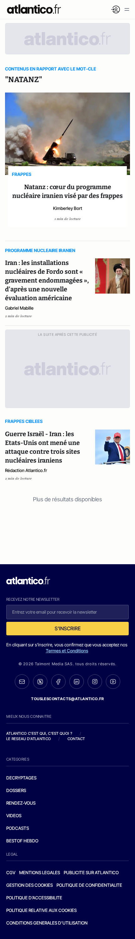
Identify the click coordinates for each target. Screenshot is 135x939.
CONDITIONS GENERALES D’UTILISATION (47, 922)
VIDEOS (13, 815)
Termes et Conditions (67, 650)
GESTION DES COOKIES (29, 885)
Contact (76, 738)
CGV (10, 872)
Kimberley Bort (67, 208)
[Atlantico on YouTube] (113, 681)
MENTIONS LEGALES (39, 872)
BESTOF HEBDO (22, 840)
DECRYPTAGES (21, 777)
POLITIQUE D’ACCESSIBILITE (34, 897)
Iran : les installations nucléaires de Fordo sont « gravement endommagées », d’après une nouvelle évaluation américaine (47, 280)
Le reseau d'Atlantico (28, 738)
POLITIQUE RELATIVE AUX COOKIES (41, 910)
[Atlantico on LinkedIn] (76, 681)
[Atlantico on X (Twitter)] (40, 681)
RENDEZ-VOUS (20, 803)
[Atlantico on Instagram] (95, 681)
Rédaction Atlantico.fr (26, 470)
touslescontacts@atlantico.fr (67, 698)
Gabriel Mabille (19, 308)
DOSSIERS (16, 790)
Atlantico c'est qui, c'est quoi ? (39, 733)
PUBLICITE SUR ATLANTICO (91, 872)
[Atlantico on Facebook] (58, 681)
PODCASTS (17, 828)
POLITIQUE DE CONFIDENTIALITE (89, 885)
